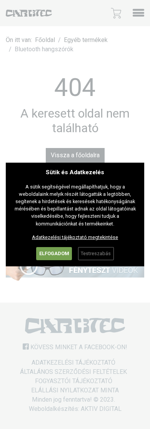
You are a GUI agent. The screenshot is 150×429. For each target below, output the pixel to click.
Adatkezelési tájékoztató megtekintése (75, 237)
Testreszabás (96, 253)
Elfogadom (54, 253)
